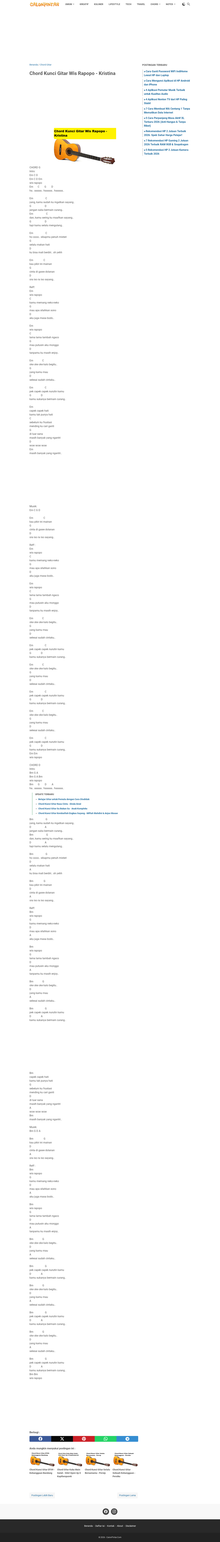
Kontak (110, 1526)
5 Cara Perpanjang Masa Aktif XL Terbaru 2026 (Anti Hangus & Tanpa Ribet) (165, 121)
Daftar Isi (100, 1526)
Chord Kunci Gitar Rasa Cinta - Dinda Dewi (59, 804)
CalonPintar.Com (113, 1537)
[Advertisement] (110, 35)
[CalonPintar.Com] (44, 4)
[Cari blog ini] (189, 4)
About (120, 1526)
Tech (128, 4)
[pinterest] (84, 1439)
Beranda (88, 1526)
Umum (68, 4)
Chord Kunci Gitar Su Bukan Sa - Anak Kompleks (62, 808)
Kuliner (98, 4)
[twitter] (62, 1439)
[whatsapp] (105, 1439)
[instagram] (114, 1511)
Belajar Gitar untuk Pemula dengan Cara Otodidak (63, 799)
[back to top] (213, 1535)
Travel (141, 4)
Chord (154, 4)
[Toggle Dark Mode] (184, 4)
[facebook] (40, 1439)
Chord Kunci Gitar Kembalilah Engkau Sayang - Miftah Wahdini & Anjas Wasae (78, 813)
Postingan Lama (127, 1495)
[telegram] (127, 1439)
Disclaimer (131, 1526)
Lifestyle (114, 4)
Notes (169, 4)
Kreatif (84, 4)
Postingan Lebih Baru (42, 1495)
